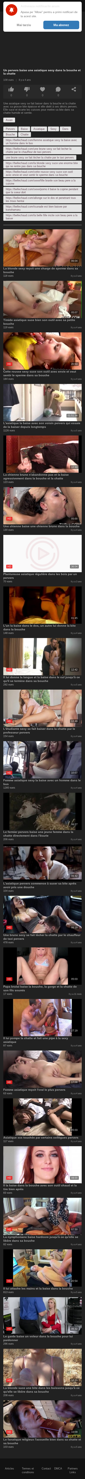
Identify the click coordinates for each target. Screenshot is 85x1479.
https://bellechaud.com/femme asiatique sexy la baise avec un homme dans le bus (41, 142)
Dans (65, 128)
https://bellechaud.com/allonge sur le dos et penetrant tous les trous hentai (41, 199)
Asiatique (39, 128)
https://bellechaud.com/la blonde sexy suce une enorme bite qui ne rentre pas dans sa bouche (42, 165)
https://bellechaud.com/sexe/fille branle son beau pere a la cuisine (41, 182)
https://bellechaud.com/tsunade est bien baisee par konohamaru (36, 208)
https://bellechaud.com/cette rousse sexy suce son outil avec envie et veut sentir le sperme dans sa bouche (39, 173)
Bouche (10, 134)
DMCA (58, 1468)
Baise (24, 128)
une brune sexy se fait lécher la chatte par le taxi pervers (40, 157)
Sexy (53, 128)
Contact (46, 1468)
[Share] (73, 89)
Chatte (24, 134)
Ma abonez (61, 25)
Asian (9, 120)
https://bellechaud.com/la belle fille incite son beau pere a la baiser (41, 217)
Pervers (10, 128)
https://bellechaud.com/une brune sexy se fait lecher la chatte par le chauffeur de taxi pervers (38, 150)
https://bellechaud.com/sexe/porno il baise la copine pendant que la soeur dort (42, 191)
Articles (9, 1468)
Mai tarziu (24, 25)
